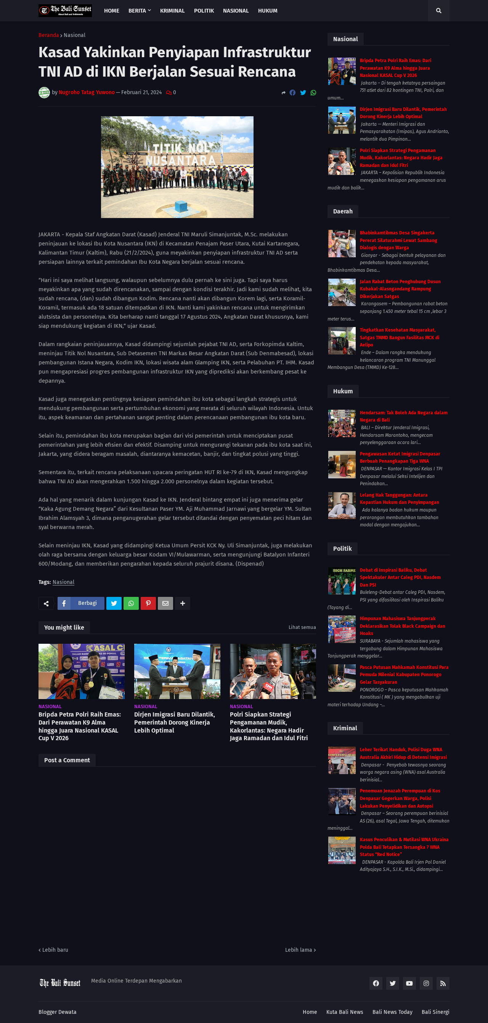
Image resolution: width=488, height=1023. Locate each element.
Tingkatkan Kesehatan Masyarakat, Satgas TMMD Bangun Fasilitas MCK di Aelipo (399, 337)
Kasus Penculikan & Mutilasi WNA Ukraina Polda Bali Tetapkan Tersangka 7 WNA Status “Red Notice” (404, 847)
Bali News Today (392, 1012)
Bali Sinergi (435, 1012)
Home (310, 1012)
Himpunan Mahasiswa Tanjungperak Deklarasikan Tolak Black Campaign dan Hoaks (402, 626)
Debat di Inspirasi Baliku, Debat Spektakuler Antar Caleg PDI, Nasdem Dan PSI (400, 578)
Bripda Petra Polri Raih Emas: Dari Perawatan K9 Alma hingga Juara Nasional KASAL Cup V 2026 (80, 726)
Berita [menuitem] (137, 10)
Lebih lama (298, 950)
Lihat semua (302, 627)
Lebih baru (55, 950)
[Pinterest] (148, 603)
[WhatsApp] (313, 93)
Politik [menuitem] (204, 10)
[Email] (165, 603)
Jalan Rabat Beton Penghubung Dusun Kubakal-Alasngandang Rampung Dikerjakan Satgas (400, 289)
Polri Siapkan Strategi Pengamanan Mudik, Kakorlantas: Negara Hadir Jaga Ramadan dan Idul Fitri (269, 726)
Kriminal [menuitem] (172, 10)
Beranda (49, 35)
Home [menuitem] (111, 10)
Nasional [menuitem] (236, 10)
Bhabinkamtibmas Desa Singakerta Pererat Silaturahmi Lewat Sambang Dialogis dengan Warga (398, 240)
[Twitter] (303, 93)
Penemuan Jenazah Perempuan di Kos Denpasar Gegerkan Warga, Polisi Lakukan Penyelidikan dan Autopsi (400, 798)
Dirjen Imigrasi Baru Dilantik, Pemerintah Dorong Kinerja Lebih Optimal (174, 722)
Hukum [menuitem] (268, 10)
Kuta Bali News (344, 1012)
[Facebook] (292, 93)
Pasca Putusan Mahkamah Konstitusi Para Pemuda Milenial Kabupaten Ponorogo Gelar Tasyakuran (404, 675)
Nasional (74, 35)
